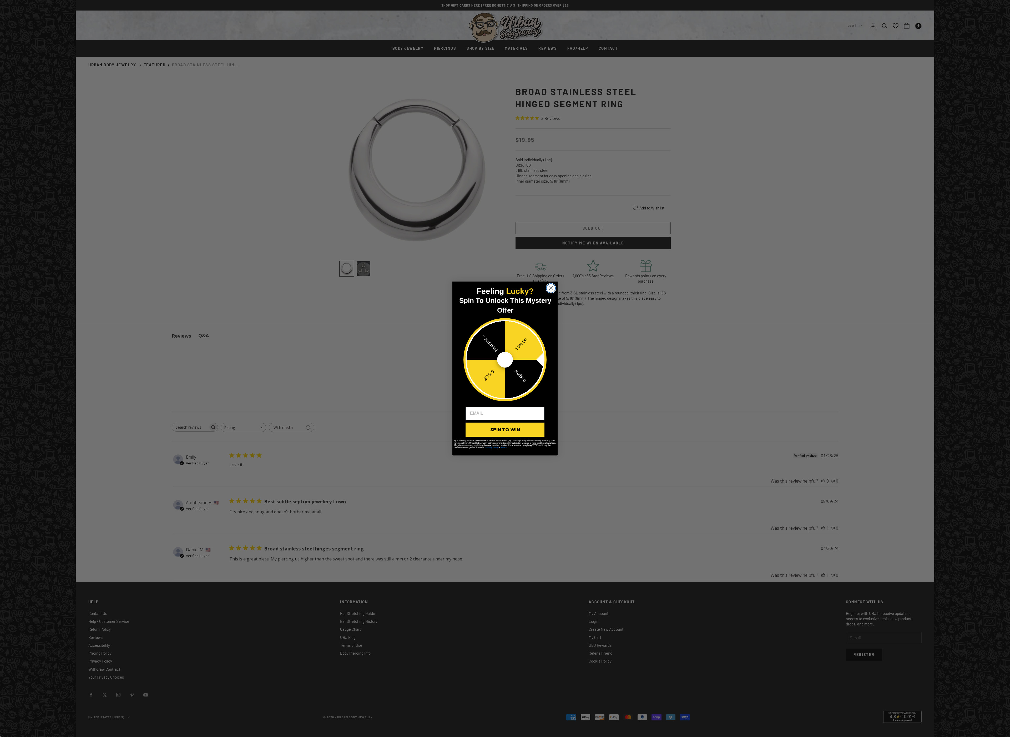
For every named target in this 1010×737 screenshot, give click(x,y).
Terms (504, 448)
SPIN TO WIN (505, 429)
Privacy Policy (492, 448)
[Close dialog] (551, 288)
